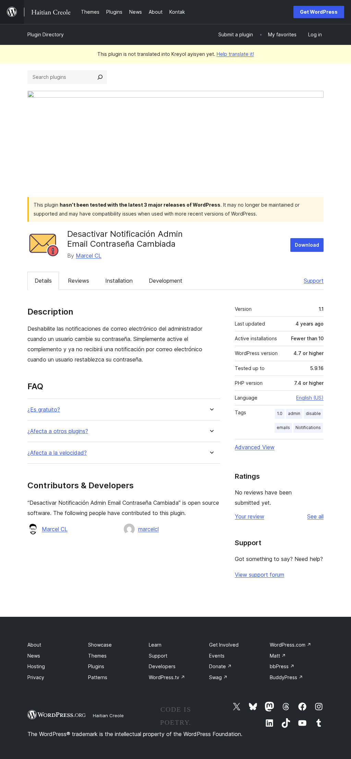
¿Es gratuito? (43, 409)
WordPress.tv (167, 677)
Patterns (97, 677)
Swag (218, 677)
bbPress (282, 666)
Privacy (35, 677)
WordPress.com (290, 645)
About (34, 645)
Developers (162, 666)
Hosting (36, 666)
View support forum (259, 574)
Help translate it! (235, 54)
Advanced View (255, 447)
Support (314, 280)
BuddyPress (286, 677)
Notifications (308, 427)
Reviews (78, 280)
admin (294, 413)
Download (307, 245)
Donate (220, 666)
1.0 (279, 413)
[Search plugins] (100, 77)
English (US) (310, 398)
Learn (155, 645)
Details (43, 280)
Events (217, 656)
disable (313, 413)
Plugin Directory (45, 34)
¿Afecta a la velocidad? (57, 453)
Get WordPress (319, 12)
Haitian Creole (108, 715)
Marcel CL (88, 255)
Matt (278, 656)
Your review (249, 516)
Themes (97, 656)
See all (315, 516)
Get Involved (224, 645)
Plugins (96, 666)
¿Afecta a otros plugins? (57, 431)
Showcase (100, 645)
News (33, 656)
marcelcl (148, 529)
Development (165, 280)
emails (283, 427)
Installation (119, 280)
